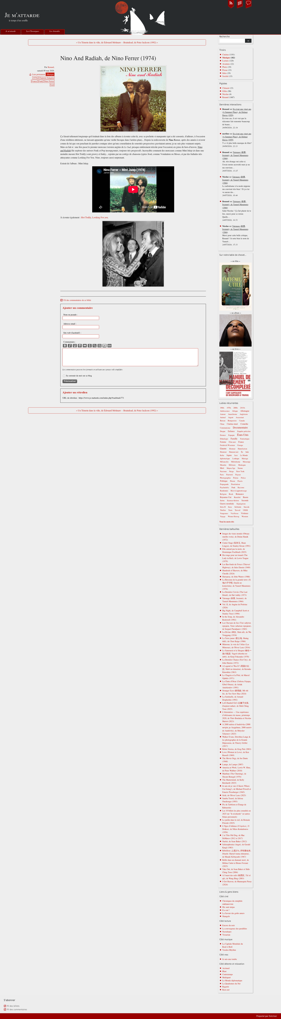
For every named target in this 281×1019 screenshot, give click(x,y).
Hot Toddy (86, 217)
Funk (40, 81)
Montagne (242, 465)
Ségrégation (241, 503)
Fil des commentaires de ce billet (77, 300)
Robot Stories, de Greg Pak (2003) (236, 749)
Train (230, 510)
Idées (224, 73)
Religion (223, 494)
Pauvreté (229, 474)
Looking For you (100, 217)
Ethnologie (224, 439)
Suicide (246, 507)
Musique (50, 74)
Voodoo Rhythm (229, 949)
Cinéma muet (232, 423)
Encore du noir (228, 925)
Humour (223, 452)
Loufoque (235, 458)
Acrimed (225, 968)
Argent (230, 417)
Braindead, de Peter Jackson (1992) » (140, 42)
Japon (229, 455)
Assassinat (240, 417)
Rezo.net (225, 989)
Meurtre (223, 465)
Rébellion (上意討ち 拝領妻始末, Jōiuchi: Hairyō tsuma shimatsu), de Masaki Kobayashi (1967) (236, 853)
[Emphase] (69, 346)
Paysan (238, 474)
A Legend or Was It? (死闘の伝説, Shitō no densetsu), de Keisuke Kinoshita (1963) (236, 669)
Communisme (225, 428)
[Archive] (240, 8)
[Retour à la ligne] (99, 346)
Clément (225, 88)
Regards (225, 986)
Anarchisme (232, 414)
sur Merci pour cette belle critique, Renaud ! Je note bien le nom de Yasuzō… (235, 235)
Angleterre (244, 414)
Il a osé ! (226, 910)
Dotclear (273, 1016)
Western (245, 516)
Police (243, 478)
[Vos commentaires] (248, 8)
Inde (247, 452)
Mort (222, 468)
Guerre (223, 448)
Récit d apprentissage (239, 490)
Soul (52, 84)
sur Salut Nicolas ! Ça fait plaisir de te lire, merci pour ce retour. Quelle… (236, 210)
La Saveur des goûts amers (233, 913)
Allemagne (244, 410)
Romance (240, 493)
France (34, 81)
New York (240, 471)
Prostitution (235, 484)
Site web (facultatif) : (72, 332)
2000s (235, 408)
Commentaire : (69, 341)
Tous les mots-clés (226, 521)
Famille (234, 438)
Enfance (231, 431)
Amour (223, 414)
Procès (240, 481)
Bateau (222, 420)
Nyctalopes (226, 931)
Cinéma (225, 54)
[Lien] (109, 346)
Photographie (225, 477)
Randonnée (224, 490)
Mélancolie (224, 461)
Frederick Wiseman (227, 445)
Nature (240, 468)
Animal (223, 417)
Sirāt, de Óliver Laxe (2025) (234, 795)
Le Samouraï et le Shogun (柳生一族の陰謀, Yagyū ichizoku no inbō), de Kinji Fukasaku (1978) (236, 653)
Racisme (241, 487)
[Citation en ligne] (84, 346)
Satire (222, 500)
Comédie (244, 423)
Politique (223, 481)
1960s (222, 408)
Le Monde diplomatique (232, 980)
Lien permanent (38, 74)
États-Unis (242, 435)
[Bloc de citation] (104, 346)
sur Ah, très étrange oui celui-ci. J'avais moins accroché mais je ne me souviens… (236, 161)
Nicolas (225, 94)
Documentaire (240, 427)
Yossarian (226, 934)
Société (225, 76)
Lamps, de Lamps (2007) (232, 764)
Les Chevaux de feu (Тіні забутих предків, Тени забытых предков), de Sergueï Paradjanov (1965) (236, 625)
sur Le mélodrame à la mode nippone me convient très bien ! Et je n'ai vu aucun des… (236, 186)
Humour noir (233, 452)
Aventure (226, 63)
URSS (245, 510)
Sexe (230, 507)
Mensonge (246, 461)
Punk (233, 487)
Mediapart (226, 977)
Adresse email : (70, 323)
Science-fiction (233, 500)
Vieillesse (234, 513)
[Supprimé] (79, 346)
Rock (231, 494)
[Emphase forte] (64, 346)
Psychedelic (224, 487)
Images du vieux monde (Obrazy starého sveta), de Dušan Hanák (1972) (235, 536)
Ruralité (237, 497)
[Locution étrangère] (94, 346)
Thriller (223, 510)
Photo (224, 67)
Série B (223, 507)
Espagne (231, 435)
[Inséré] (74, 346)
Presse (224, 70)
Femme (223, 441)
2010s (242, 407)
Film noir (232, 442)
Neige (231, 471)
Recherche (224, 36)
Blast (224, 971)
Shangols (226, 916)
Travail (237, 510)
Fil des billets (13, 1006)
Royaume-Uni (225, 497)
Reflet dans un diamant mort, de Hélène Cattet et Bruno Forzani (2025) (235, 863)
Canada (242, 420)
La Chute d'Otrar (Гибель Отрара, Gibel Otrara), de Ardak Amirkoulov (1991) (236, 684)
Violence (244, 513)
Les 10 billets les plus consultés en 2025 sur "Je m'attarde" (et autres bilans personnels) (236, 813)
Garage (240, 445)
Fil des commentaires (17, 1009)
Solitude (237, 507)
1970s (35, 77)
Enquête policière (244, 431)
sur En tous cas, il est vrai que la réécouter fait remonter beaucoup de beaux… (236, 118)
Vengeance (224, 513)
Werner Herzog (233, 516)
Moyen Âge (231, 468)
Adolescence (225, 411)
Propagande (224, 484)
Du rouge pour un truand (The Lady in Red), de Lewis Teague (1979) (235, 558)
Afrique (235, 411)
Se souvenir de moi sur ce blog (79, 375)
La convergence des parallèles (234, 928)
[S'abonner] (231, 8)
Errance (223, 435)
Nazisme (223, 471)
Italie (222, 455)
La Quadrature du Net (231, 983)
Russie (245, 497)
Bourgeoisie (232, 420)
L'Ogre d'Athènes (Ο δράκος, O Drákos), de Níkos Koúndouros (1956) (235, 829)
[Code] (89, 346)
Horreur (232, 448)
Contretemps (227, 974)
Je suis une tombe (229, 959)
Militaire (232, 465)
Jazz (236, 455)
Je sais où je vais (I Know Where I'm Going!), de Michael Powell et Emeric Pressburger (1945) (236, 789)
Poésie (235, 477)
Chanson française (46, 77)
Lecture (225, 60)
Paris (222, 474)
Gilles (224, 91)
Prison (232, 481)
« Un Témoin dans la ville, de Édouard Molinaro (98, 42)
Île (242, 452)
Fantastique (244, 438)
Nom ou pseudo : (70, 314)
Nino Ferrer (49, 81)
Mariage (245, 458)
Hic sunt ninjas (228, 907)
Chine (222, 424)
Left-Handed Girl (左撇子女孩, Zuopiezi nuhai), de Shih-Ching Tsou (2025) (235, 705)
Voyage (222, 516)
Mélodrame (235, 461)
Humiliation (242, 448)
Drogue (222, 431)
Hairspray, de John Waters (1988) (236, 576)
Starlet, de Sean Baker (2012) (234, 841)
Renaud (51, 67)
